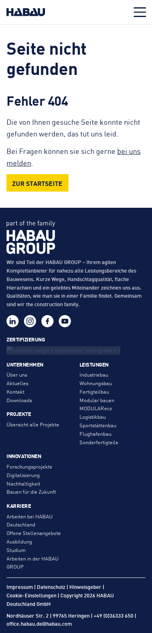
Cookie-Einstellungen (31, 595)
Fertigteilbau (94, 391)
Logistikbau (92, 416)
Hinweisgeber (85, 586)
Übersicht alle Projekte (32, 424)
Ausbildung (19, 541)
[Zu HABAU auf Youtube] (65, 321)
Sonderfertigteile (98, 442)
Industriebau (93, 374)
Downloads (19, 400)
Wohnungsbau (95, 383)
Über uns (16, 374)
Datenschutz (51, 586)
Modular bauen (96, 400)
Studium (16, 550)
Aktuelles (17, 383)
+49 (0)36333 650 (113, 615)
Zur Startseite (37, 183)
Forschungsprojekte (29, 466)
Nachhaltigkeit (23, 483)
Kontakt (15, 391)
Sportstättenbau (97, 425)
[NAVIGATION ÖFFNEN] (140, 12)
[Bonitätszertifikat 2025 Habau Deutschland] (76, 349)
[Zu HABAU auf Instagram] (30, 321)
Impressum (19, 586)
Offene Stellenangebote (33, 533)
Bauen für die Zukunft (31, 491)
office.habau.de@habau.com (39, 623)
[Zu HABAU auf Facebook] (47, 321)
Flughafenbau (95, 433)
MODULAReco (95, 408)
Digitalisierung (23, 475)
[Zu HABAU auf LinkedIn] (12, 321)
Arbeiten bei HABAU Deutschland (29, 520)
